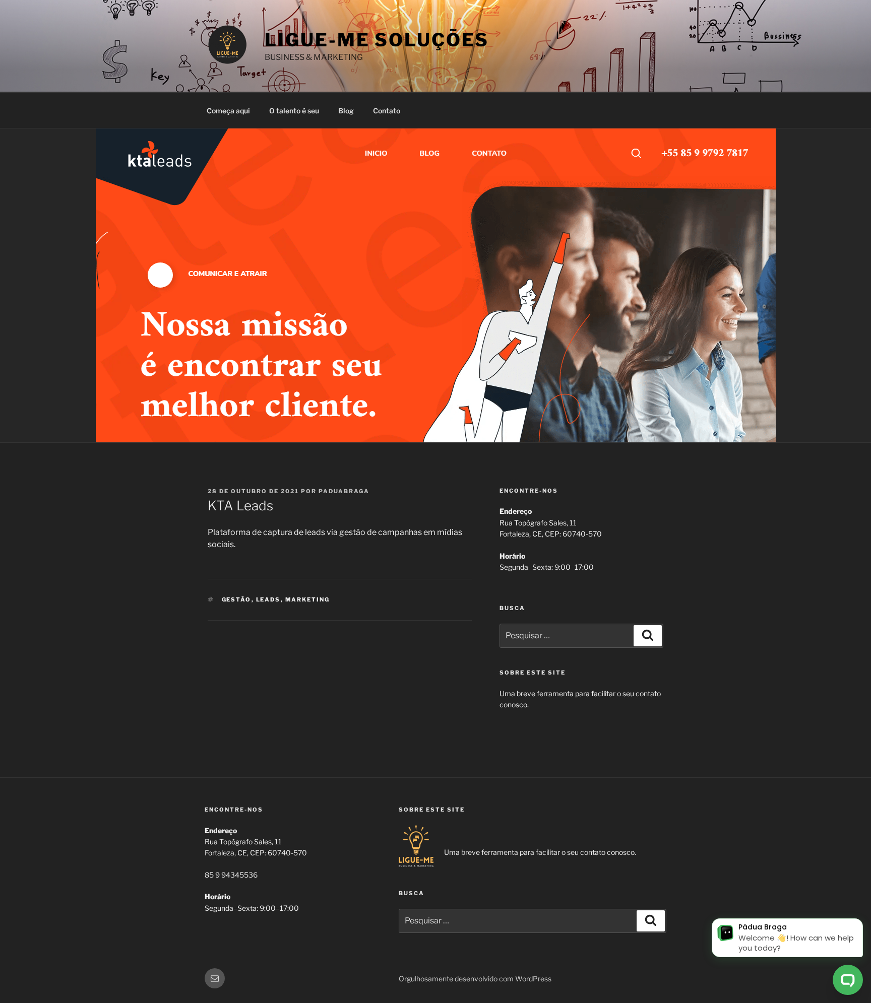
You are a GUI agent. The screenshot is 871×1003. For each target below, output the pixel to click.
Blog (346, 110)
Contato (386, 110)
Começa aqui (228, 110)
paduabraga (344, 491)
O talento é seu (294, 110)
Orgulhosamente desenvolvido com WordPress (475, 978)
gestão (237, 599)
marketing (307, 599)
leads (268, 599)
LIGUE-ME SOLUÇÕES (377, 40)
